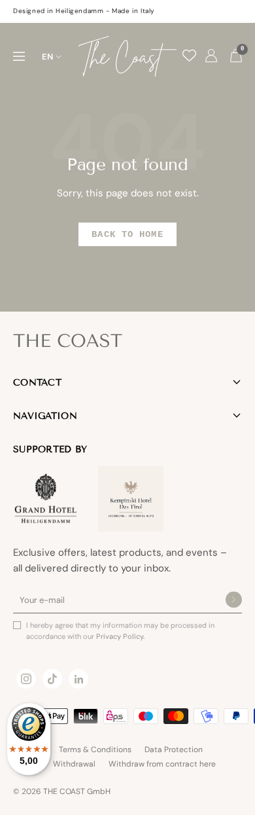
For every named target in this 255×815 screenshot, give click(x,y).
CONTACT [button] (37, 382)
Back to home (127, 234)
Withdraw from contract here (162, 764)
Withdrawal (74, 764)
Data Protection (173, 749)
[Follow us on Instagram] (26, 679)
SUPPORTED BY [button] (50, 449)
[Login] (211, 56)
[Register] (234, 600)
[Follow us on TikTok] (52, 679)
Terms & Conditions (95, 749)
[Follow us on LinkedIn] (78, 679)
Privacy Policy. (120, 636)
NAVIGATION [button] (45, 416)
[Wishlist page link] (189, 55)
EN (47, 56)
